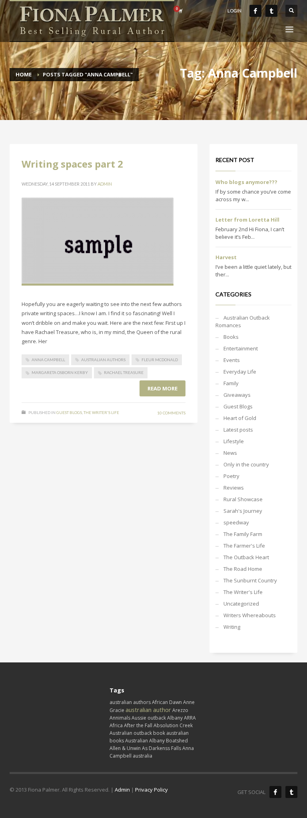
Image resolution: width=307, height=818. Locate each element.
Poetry (231, 476)
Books (231, 336)
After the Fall (138, 725)
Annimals (120, 717)
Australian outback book (137, 733)
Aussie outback (149, 717)
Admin (105, 183)
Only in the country (246, 464)
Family (231, 383)
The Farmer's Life (244, 545)
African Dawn (167, 702)
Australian (136, 740)
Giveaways (237, 394)
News (230, 452)
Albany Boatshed (168, 740)
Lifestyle (233, 441)
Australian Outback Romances (242, 321)
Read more (162, 388)
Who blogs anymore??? (246, 182)
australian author (148, 710)
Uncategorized (241, 603)
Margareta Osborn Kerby (60, 372)
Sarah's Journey (242, 510)
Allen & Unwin (125, 748)
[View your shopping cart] (179, 11)
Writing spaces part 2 (72, 163)
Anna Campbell (48, 359)
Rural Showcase (243, 499)
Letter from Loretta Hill (247, 219)
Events (231, 360)
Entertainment (240, 348)
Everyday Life (239, 371)
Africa (116, 725)
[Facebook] (255, 11)
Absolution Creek (173, 725)
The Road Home (242, 568)
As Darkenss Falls (161, 748)
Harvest (226, 257)
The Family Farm (242, 534)
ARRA (190, 717)
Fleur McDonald (160, 359)
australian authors (103, 359)
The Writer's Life (101, 412)
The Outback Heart (246, 557)
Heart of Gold (239, 418)
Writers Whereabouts (249, 615)
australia (142, 755)
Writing (231, 626)
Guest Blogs (69, 412)
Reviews (233, 487)
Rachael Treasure (124, 372)
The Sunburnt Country (250, 580)
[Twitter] (271, 11)
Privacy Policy (151, 789)
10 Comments (171, 412)
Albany (175, 717)
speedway (236, 522)
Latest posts (238, 429)
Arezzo (180, 710)
